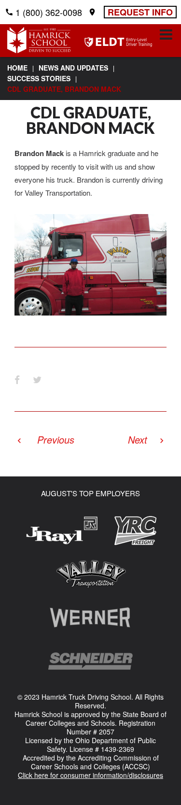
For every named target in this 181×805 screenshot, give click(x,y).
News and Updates (73, 67)
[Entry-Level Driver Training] (118, 42)
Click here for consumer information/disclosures (90, 775)
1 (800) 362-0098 (48, 12)
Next (137, 439)
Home (17, 67)
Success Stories (38, 78)
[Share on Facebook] (17, 379)
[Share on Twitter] (37, 379)
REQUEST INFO (140, 12)
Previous (55, 439)
